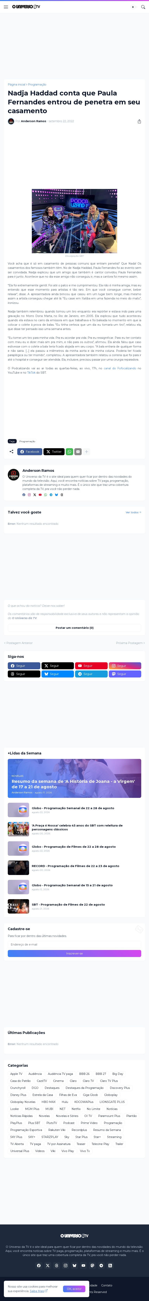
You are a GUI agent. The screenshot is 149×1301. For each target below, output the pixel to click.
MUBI (49, 1109)
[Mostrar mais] (86, 451)
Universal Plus (19, 1151)
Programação (37, 84)
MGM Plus (32, 1109)
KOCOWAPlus (83, 1102)
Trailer (119, 1144)
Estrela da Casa (42, 1095)
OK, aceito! (74, 1289)
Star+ (97, 1137)
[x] (47, 1265)
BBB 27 (101, 1074)
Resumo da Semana (107, 1130)
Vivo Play (68, 1151)
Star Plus (81, 1137)
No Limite (93, 1109)
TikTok (31, 372)
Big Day (117, 1074)
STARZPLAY (50, 1137)
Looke (14, 1109)
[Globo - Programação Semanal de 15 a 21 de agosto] (18, 887)
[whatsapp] (45, 495)
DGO (35, 1088)
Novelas (44, 1116)
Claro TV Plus (109, 1081)
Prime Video (89, 1123)
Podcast (68, 1123)
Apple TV (16, 1074)
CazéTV (42, 1081)
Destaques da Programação (85, 1088)
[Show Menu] (6, 7)
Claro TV (88, 1081)
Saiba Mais (37, 1291)
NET (62, 1109)
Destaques (52, 1088)
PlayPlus (16, 1123)
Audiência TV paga (60, 1074)
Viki (53, 1151)
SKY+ (31, 1137)
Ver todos (132, 512)
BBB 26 (84, 1074)
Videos (39, 1151)
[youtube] (40, 495)
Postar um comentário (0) (75, 628)
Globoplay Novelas (22, 1102)
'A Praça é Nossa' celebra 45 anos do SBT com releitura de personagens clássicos (77, 827)
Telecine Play (100, 1144)
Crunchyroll (17, 1088)
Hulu (65, 1102)
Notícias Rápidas (21, 1116)
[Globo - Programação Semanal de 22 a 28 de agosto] (18, 810)
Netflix (76, 1109)
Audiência (35, 1074)
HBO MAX (48, 1102)
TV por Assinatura (58, 1144)
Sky (66, 1137)
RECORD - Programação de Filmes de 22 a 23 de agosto (75, 866)
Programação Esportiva (26, 1130)
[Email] (78, 451)
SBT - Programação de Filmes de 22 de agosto (68, 904)
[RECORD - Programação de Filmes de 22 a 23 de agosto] (18, 868)
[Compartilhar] (138, 121)
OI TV (88, 1116)
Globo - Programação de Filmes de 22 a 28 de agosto (74, 847)
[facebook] (24, 495)
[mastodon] (92, 1265)
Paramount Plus (109, 1116)
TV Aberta (17, 1144)
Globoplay (111, 1095)
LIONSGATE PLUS (112, 1102)
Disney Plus (18, 1095)
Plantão (131, 1116)
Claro (73, 1081)
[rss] (110, 1265)
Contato (106, 1285)
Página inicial (16, 84)
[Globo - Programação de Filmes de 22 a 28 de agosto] (18, 848)
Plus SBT (34, 1123)
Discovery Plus (120, 1088)
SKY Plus (16, 1137)
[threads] (62, 495)
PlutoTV (51, 1123)
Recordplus (79, 1130)
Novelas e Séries (67, 1116)
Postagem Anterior (19, 643)
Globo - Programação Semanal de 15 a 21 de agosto (72, 885)
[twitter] (34, 495)
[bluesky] (56, 495)
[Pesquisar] (143, 7)
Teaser (81, 1144)
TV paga (35, 1144)
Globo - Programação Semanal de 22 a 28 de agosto (73, 808)
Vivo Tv (85, 1151)
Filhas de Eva (68, 1095)
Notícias (112, 1109)
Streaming (114, 1137)
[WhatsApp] (69, 451)
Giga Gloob (90, 1095)
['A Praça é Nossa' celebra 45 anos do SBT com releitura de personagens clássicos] (18, 829)
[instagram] (29, 495)
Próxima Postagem (129, 643)
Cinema (58, 1081)
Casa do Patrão (20, 1081)
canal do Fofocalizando (120, 368)
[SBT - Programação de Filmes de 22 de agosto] (18, 906)
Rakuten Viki (56, 1130)
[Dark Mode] (134, 7)
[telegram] (51, 495)
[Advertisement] (74, 46)
